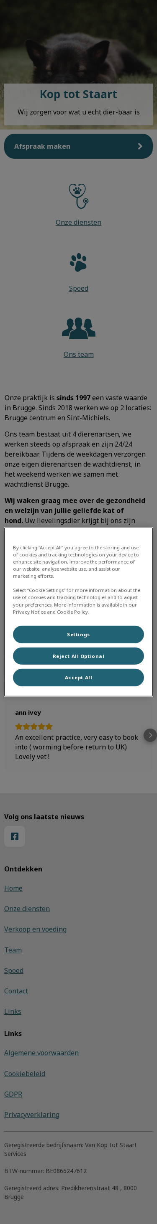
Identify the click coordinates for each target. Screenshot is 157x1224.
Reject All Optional (79, 656)
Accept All (79, 677)
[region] (78, 612)
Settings (78, 634)
